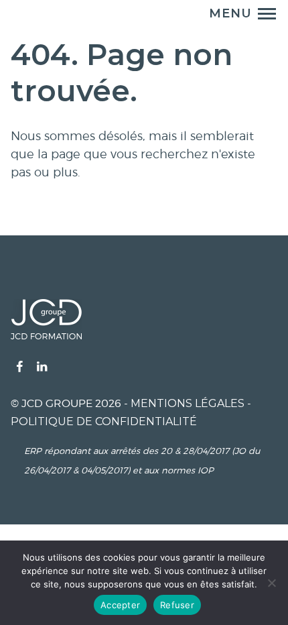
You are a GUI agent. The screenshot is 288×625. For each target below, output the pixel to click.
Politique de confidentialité (104, 421)
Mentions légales (187, 403)
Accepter (120, 605)
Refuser (177, 605)
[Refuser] (271, 582)
